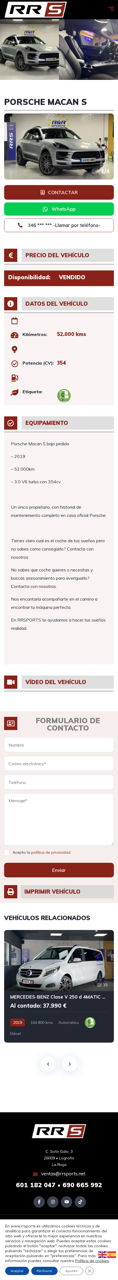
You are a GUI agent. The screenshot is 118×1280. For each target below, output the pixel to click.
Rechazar (44, 1271)
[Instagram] (52, 1202)
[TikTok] (80, 1202)
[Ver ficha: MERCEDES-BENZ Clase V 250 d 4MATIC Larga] (59, 986)
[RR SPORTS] (35, 9)
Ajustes (71, 1271)
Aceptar (17, 1271)
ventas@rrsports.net (62, 1173)
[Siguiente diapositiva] (69, 1064)
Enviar (59, 870)
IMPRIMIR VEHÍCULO (52, 891)
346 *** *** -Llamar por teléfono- (63, 225)
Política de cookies (92, 1260)
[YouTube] (66, 1202)
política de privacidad (51, 852)
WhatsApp (63, 209)
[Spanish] (112, 1254)
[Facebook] (39, 1202)
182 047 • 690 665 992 (59, 1185)
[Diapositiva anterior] (48, 1064)
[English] (102, 1254)
